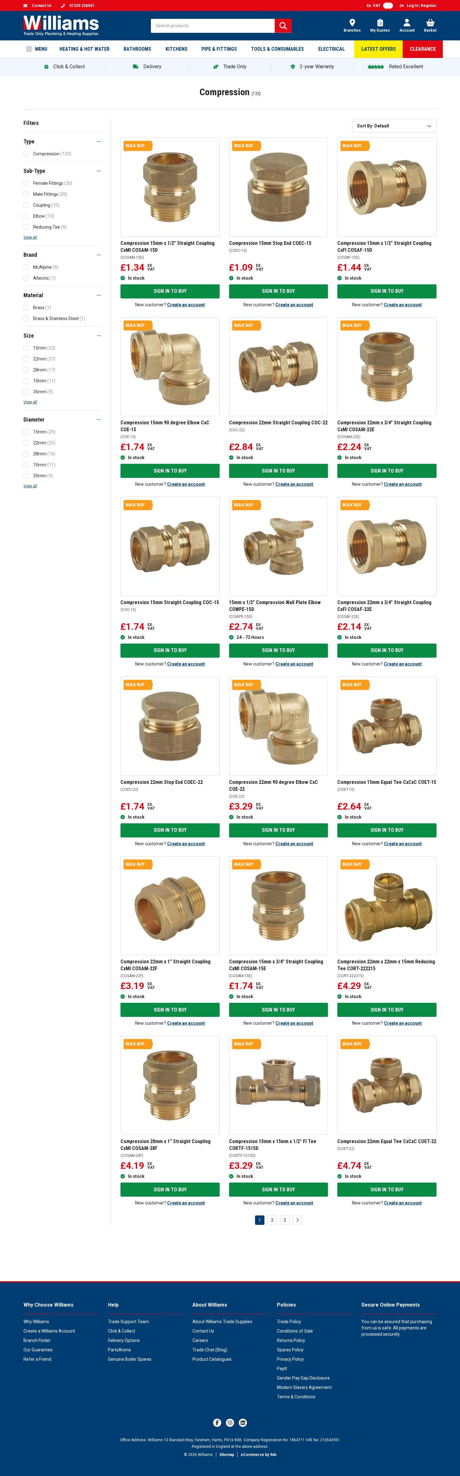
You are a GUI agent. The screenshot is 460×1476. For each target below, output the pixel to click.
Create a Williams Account (49, 1331)
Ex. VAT (374, 5)
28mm (44, 369)
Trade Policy (289, 1321)
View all (30, 237)
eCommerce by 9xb (258, 1455)
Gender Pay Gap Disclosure (303, 1377)
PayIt (282, 1368)
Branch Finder (37, 1340)
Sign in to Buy (170, 291)
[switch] (388, 6)
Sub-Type (34, 171)
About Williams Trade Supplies (222, 1321)
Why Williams (36, 1321)
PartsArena (119, 1349)
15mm (44, 347)
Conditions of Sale (295, 1331)
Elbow (43, 216)
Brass (42, 307)
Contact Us (203, 1331)
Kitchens (176, 49)
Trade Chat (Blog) (209, 1349)
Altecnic (44, 278)
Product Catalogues (212, 1359)
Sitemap (226, 1455)
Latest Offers (378, 49)
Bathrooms (137, 49)
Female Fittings (52, 183)
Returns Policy (291, 1340)
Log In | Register (422, 5)
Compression (52, 153)
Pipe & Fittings (219, 49)
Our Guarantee (38, 1349)
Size (28, 335)
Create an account (186, 304)
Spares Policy (290, 1349)
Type (28, 141)
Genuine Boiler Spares (129, 1359)
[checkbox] (25, 153)
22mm (44, 358)
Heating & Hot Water (84, 49)
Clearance (423, 49)
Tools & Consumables (277, 49)
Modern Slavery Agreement (304, 1387)
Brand (30, 254)
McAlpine (45, 267)
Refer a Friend (37, 1359)
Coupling (46, 205)
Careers (200, 1340)
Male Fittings (50, 194)
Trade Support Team (128, 1321)
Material (33, 295)
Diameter (33, 419)
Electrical (331, 49)
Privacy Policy (290, 1359)
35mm (43, 391)
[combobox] (394, 126)
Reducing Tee (50, 227)
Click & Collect (121, 1331)
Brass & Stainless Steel (59, 318)
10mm (44, 380)
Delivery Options (124, 1340)
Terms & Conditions (296, 1396)
